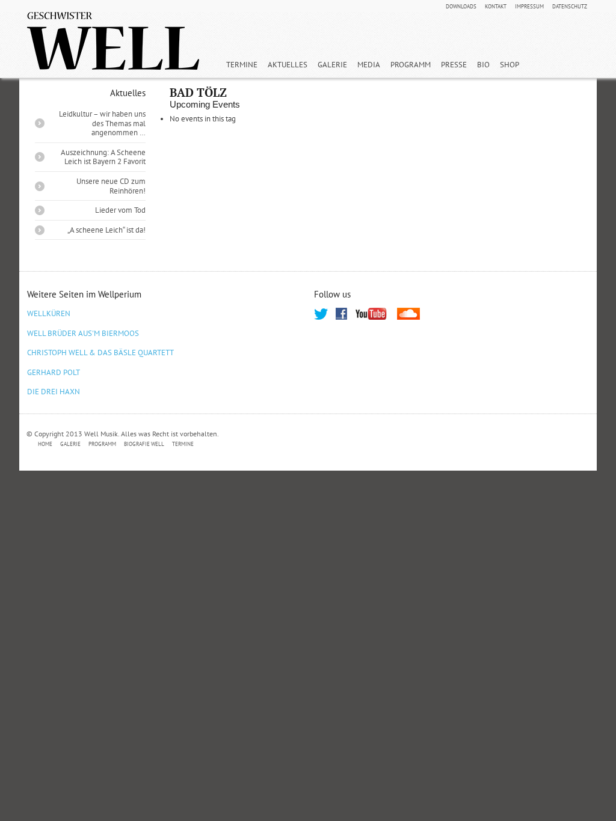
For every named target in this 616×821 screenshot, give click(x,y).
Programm (410, 65)
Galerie (332, 65)
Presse (454, 65)
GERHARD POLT (53, 372)
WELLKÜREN (48, 313)
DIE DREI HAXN (53, 391)
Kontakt (496, 6)
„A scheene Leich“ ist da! (106, 230)
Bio (483, 65)
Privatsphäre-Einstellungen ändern (266, 444)
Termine (241, 65)
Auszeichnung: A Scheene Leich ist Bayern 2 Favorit (103, 157)
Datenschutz (569, 6)
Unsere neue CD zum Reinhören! (111, 186)
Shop (509, 65)
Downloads (461, 6)
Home (45, 444)
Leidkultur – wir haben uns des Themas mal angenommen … (102, 123)
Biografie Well (144, 444)
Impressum (529, 6)
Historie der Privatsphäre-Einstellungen (409, 444)
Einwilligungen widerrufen (538, 444)
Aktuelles (287, 65)
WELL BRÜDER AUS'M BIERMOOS (83, 333)
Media (368, 65)
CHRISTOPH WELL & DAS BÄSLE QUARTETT (100, 352)
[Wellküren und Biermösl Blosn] (113, 41)
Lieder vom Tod (120, 210)
